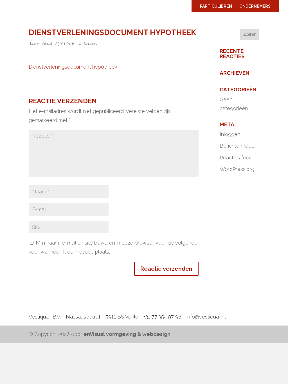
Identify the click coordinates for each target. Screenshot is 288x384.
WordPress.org (237, 169)
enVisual (44, 43)
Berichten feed (237, 146)
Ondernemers (255, 6)
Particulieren (216, 6)
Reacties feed (236, 158)
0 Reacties (88, 43)
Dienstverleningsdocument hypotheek (73, 67)
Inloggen (230, 134)
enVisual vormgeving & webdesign (127, 334)
